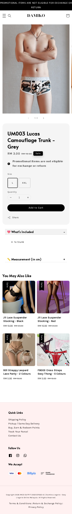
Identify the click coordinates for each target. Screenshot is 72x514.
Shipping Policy (17, 419)
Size (10, 174)
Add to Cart (36, 207)
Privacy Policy (36, 507)
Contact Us (14, 435)
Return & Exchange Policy (47, 503)
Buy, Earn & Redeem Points (24, 427)
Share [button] (15, 217)
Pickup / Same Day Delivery (24, 423)
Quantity (12, 192)
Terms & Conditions (20, 503)
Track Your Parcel (18, 431)
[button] (4, 15)
